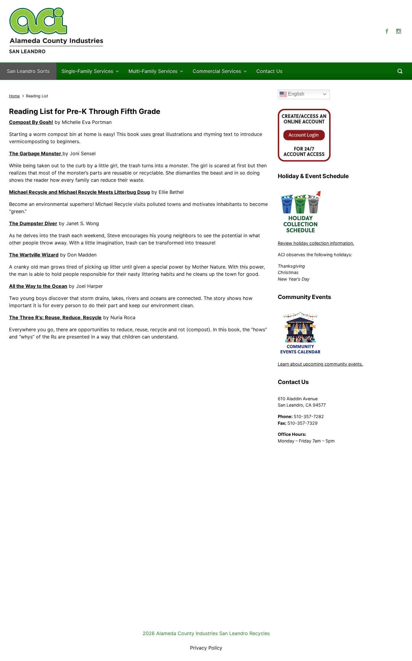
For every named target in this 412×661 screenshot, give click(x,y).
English (295, 93)
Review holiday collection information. (316, 243)
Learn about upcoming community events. (320, 364)
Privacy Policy (206, 648)
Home (14, 96)
